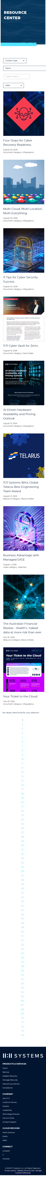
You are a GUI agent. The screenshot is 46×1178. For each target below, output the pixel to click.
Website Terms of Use (25, 1170)
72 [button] (22, 1027)
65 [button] (22, 996)
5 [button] (22, 738)
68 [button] (22, 1009)
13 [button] (22, 772)
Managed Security (10, 1080)
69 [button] (22, 1014)
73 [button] (22, 1031)
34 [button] (22, 863)
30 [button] (22, 845)
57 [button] (22, 962)
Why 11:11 (6, 1098)
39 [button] (22, 884)
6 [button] (22, 742)
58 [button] (22, 966)
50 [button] (22, 932)
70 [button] (22, 1018)
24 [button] (22, 820)
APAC (5, 1140)
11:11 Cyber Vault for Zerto (20, 345)
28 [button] (22, 837)
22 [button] (22, 811)
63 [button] (22, 988)
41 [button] (22, 893)
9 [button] (22, 755)
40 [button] (22, 889)
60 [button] (22, 975)
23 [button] (22, 815)
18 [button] (22, 794)
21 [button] (22, 807)
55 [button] (22, 953)
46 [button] (22, 914)
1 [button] (22, 720)
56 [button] (22, 958)
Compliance (8, 1088)
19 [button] (22, 798)
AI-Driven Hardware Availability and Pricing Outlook (19, 414)
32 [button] (22, 854)
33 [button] (22, 858)
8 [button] (22, 750)
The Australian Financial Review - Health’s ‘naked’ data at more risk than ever (22, 628)
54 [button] (22, 949)
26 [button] (22, 828)
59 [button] (22, 971)
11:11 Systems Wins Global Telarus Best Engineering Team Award (21, 487)
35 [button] (22, 867)
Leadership (7, 1110)
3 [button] (22, 729)
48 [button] (22, 923)
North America (9, 1132)
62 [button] (22, 984)
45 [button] (22, 910)
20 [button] (22, 802)
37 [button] (22, 876)
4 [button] (22, 733)
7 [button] (22, 746)
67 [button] (22, 1005)
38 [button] (22, 880)
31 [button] (22, 850)
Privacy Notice (10, 1170)
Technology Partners (11, 1114)
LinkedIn (6, 1151)
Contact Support (9, 1122)
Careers (6, 1106)
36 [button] (22, 871)
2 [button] (22, 725)
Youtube (6, 1159)
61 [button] (22, 979)
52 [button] (22, 940)
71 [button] (22, 1022)
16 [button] (22, 785)
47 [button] (22, 919)
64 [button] (22, 992)
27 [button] (22, 832)
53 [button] (22, 945)
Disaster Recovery (10, 1076)
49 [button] (22, 927)
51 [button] (22, 936)
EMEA (5, 1136)
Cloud (5, 1068)
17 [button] (22, 789)
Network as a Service (11, 1084)
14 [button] (22, 776)
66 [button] (22, 1001)
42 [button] (22, 897)
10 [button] (22, 759)
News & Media (8, 1118)
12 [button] (22, 768)
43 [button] (22, 902)
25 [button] (22, 824)
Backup (6, 1072)
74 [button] (22, 1035)
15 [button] (22, 781)
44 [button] (22, 906)
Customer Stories (10, 1102)
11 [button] (22, 763)
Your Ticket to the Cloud (20, 696)
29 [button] (22, 841)
